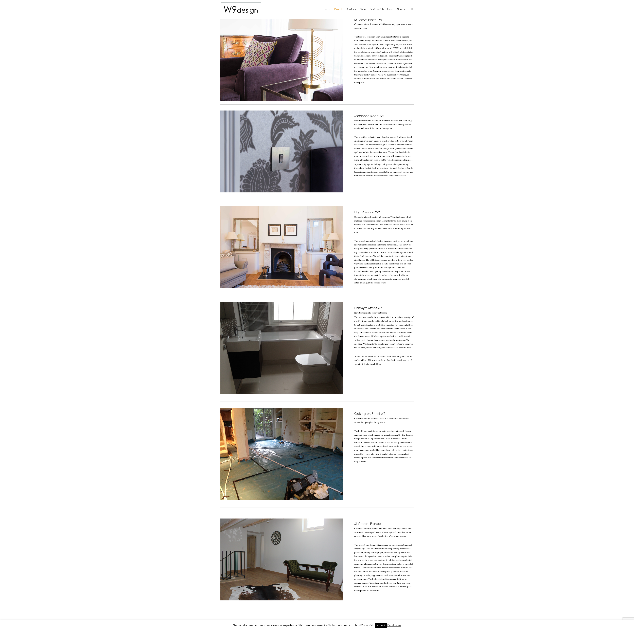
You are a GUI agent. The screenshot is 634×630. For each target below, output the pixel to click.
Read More (394, 625)
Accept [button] (381, 625)
